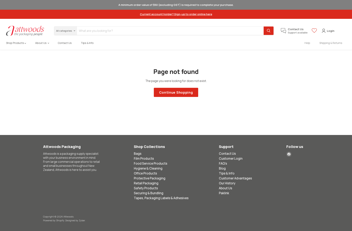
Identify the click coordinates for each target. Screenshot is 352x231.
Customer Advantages (235, 178)
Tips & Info (87, 43)
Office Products (145, 173)
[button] (314, 32)
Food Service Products (150, 163)
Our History (227, 183)
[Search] (269, 31)
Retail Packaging (146, 183)
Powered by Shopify (53, 220)
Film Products (144, 158)
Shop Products (15, 43)
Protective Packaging (149, 178)
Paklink (224, 193)
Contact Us (65, 43)
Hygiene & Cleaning (148, 168)
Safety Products (146, 188)
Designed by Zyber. (75, 220)
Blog (222, 168)
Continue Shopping (176, 92)
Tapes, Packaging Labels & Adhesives (161, 198)
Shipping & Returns (330, 43)
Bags (137, 153)
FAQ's (223, 163)
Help (307, 43)
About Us (41, 43)
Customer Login (231, 158)
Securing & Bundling (148, 193)
